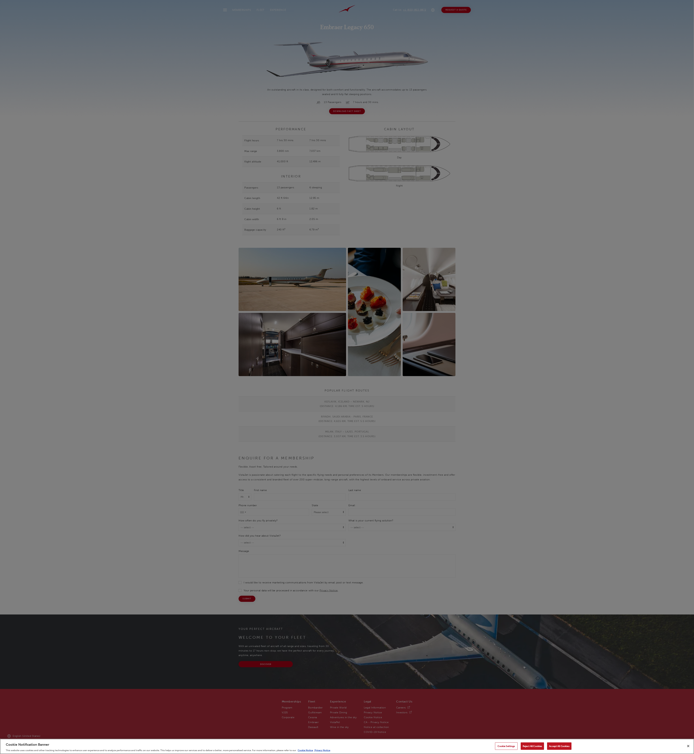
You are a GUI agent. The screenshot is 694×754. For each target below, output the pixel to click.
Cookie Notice (305, 750)
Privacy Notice (322, 750)
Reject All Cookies (532, 746)
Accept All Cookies (559, 746)
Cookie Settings (506, 746)
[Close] (688, 746)
